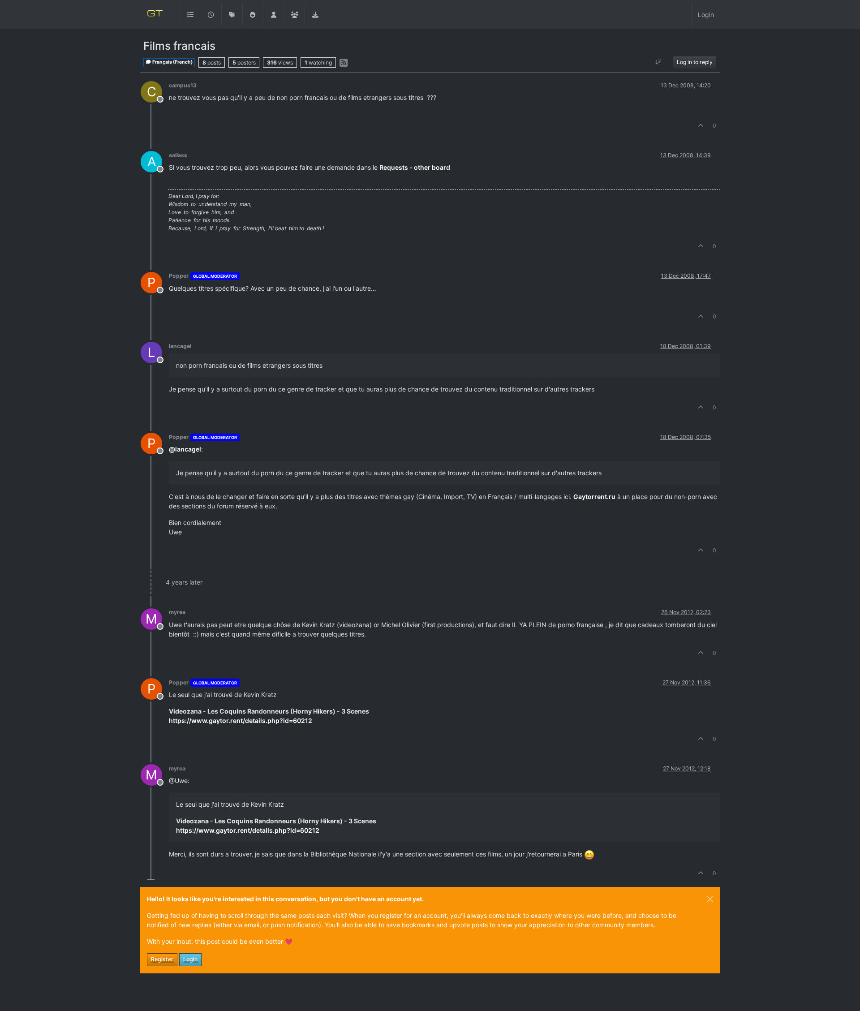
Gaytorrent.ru (594, 496)
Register (162, 959)
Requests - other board (414, 167)
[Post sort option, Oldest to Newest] (659, 62)
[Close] (710, 899)
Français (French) (172, 62)
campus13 (183, 85)
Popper (179, 275)
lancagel (180, 346)
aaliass (178, 155)
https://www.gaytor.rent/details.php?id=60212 (240, 720)
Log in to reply (695, 62)
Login (190, 959)
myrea (177, 612)
